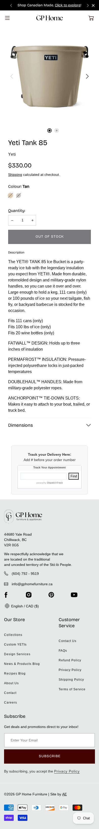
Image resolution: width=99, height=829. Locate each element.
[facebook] (5, 595)
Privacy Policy (70, 670)
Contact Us (67, 641)
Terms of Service (72, 689)
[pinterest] (51, 595)
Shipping (15, 175)
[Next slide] (88, 5)
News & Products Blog (22, 664)
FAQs (63, 650)
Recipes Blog (15, 673)
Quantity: (16, 210)
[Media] (49, 76)
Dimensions (20, 425)
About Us (11, 683)
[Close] (93, 5)
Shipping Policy (71, 679)
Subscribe (49, 756)
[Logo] (49, 18)
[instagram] (28, 595)
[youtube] (74, 595)
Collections (13, 635)
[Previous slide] (11, 5)
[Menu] (7, 18)
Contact (10, 693)
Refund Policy (70, 660)
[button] (91, 18)
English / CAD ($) (24, 606)
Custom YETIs (15, 644)
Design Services (17, 654)
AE (64, 794)
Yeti (12, 154)
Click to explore (67, 5)
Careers (10, 702)
